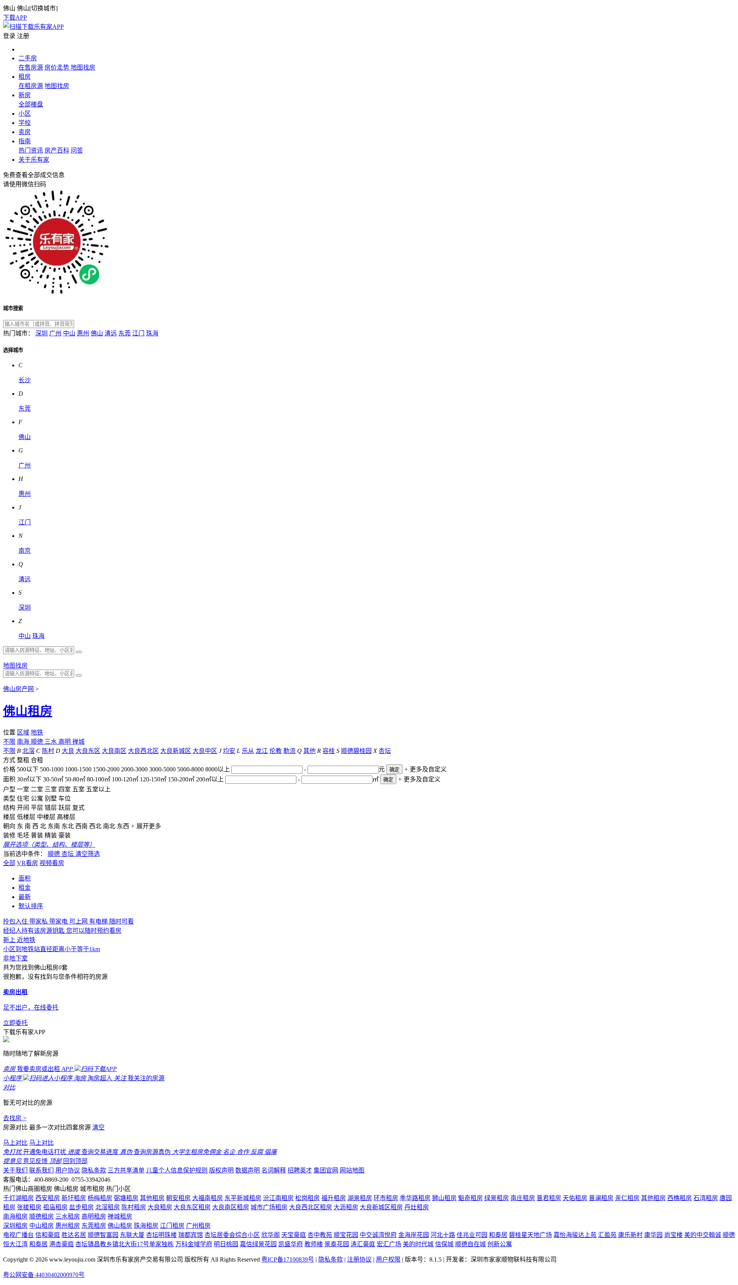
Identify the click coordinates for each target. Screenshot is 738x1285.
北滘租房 (107, 1207)
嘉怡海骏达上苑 (575, 1235)
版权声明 (221, 1170)
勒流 (289, 751)
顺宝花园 (346, 1235)
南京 (24, 550)
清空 (98, 1127)
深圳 (41, 333)
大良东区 (88, 751)
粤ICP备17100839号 (287, 1259)
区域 (23, 732)
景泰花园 (336, 1244)
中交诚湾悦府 (378, 1235)
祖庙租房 (55, 1207)
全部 (9, 863)
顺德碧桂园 (356, 751)
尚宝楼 (673, 1235)
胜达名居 (74, 1235)
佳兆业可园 (472, 1235)
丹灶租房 (416, 1207)
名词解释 (273, 1170)
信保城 (444, 1244)
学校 (24, 122)
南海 (24, 741)
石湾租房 (705, 1198)
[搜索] (79, 652)
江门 (138, 333)
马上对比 (15, 1142)
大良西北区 (143, 751)
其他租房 (152, 1198)
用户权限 (388, 1259)
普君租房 (549, 1198)
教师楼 (313, 1244)
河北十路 (442, 1235)
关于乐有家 (33, 159)
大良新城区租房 (381, 1207)
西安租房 (47, 1198)
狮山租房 (444, 1198)
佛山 (97, 333)
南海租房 (15, 1216)
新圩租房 (74, 1198)
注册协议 (359, 1259)
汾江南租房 (278, 1198)
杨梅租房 (100, 1198)
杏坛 (385, 751)
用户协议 (67, 1170)
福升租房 (333, 1198)
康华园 (653, 1235)
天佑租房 (575, 1198)
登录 (9, 36)
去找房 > (15, 1118)
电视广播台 (18, 1235)
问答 (77, 150)
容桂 (328, 751)
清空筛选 (87, 854)
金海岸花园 (413, 1235)
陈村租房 (133, 1207)
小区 (24, 113)
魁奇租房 (470, 1198)
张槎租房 (29, 1207)
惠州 (83, 333)
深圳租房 (15, 1225)
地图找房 (83, 67)
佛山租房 (27, 711)
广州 (55, 333)
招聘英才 (300, 1170)
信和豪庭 (47, 1235)
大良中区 (205, 751)
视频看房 (52, 863)
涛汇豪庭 (363, 1244)
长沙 (24, 380)
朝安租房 (178, 1198)
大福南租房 (207, 1198)
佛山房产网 (18, 689)
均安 (229, 751)
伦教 (275, 751)
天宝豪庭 (293, 1235)
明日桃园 (226, 1244)
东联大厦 (132, 1235)
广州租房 (198, 1225)
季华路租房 (415, 1198)
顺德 (38, 741)
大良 (68, 751)
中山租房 (41, 1225)
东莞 (124, 333)
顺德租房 (41, 1216)
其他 (309, 751)
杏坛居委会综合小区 (232, 1235)
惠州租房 (67, 1225)
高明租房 (93, 1216)
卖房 (24, 132)
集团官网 (326, 1170)
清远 (111, 333)
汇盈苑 (607, 1235)
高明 (65, 741)
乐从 (248, 751)
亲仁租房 (627, 1198)
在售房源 (30, 67)
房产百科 (57, 150)
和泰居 (498, 1235)
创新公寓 (499, 1244)
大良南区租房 (230, 1207)
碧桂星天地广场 (530, 1235)
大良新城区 (175, 751)
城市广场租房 (269, 1207)
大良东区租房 (192, 1207)
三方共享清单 (126, 1170)
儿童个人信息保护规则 (177, 1170)
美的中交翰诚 (702, 1235)
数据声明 (247, 1170)
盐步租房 (81, 1207)
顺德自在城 (470, 1244)
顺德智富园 (103, 1235)
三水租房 (67, 1216)
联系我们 (41, 1170)
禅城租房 (120, 1216)
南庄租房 (522, 1198)
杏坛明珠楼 (161, 1235)
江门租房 (172, 1225)
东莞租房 (93, 1225)
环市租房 (386, 1198)
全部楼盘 (30, 104)
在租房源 (30, 86)
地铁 (37, 732)
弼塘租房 (126, 1198)
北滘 (28, 751)
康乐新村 (630, 1235)
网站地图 (352, 1170)
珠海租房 (146, 1225)
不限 (9, 741)
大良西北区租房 (310, 1207)
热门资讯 (30, 150)
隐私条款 (93, 1170)
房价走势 (58, 67)
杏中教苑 (320, 1235)
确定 (394, 770)
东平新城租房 (242, 1198)
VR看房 (27, 863)
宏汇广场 (389, 1244)
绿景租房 (496, 1198)
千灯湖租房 (18, 1198)
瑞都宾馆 (190, 1235)
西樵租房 (679, 1198)
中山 (69, 333)
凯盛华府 (290, 1244)
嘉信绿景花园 (258, 1244)
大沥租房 (346, 1207)
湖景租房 (359, 1198)
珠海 (152, 333)
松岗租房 (307, 1198)
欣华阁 (270, 1235)
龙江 (262, 751)
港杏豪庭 (61, 1244)
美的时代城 (418, 1244)
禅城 (78, 741)
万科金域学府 (193, 1244)
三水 (51, 741)
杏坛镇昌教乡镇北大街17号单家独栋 (124, 1244)
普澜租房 (601, 1198)
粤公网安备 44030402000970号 (44, 1275)
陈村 (48, 751)
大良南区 (114, 751)
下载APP (15, 17)
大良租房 (160, 1207)
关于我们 (15, 1170)
